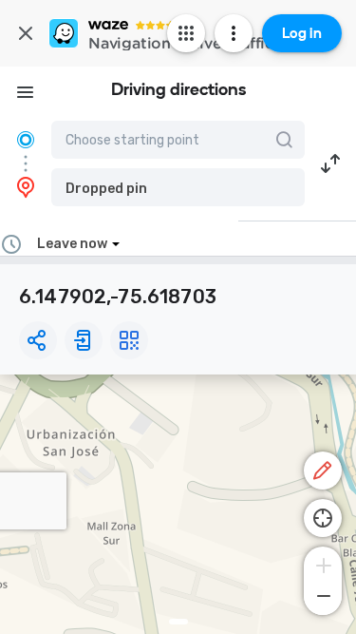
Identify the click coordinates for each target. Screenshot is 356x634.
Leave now (72, 244)
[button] (178, 187)
